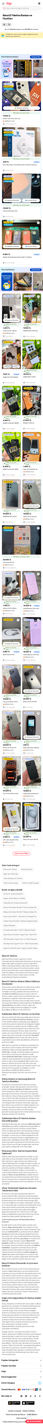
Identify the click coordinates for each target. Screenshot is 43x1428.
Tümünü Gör (35, 57)
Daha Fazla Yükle (21, 853)
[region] (22, 69)
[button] (3, 3)
